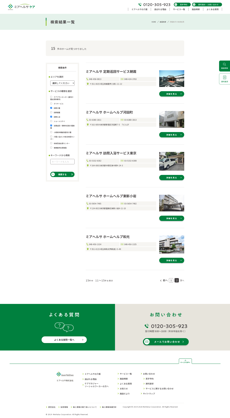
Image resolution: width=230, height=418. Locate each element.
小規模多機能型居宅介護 (62, 132)
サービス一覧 (126, 373)
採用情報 (64, 407)
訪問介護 (56, 108)
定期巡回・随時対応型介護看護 (62, 126)
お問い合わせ (149, 373)
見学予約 (183, 4)
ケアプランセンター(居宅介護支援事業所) (61, 98)
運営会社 (52, 407)
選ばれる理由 (91, 379)
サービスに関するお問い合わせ (160, 388)
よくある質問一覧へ (64, 339)
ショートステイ (59, 121)
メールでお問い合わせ (167, 341)
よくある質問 (126, 383)
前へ (165, 280)
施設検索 (163, 22)
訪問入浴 (56, 117)
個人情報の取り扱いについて (85, 407)
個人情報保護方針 (109, 407)
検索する (62, 174)
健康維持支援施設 (60, 148)
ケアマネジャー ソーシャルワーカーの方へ (97, 385)
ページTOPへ (185, 362)
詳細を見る (171, 94)
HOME (154, 22)
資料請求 (150, 383)
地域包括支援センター (61, 143)
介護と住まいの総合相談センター (62, 138)
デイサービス (58, 104)
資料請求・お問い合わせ (208, 4)
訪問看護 (56, 112)
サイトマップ (149, 393)
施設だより (125, 393)
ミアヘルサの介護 (93, 373)
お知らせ (124, 388)
